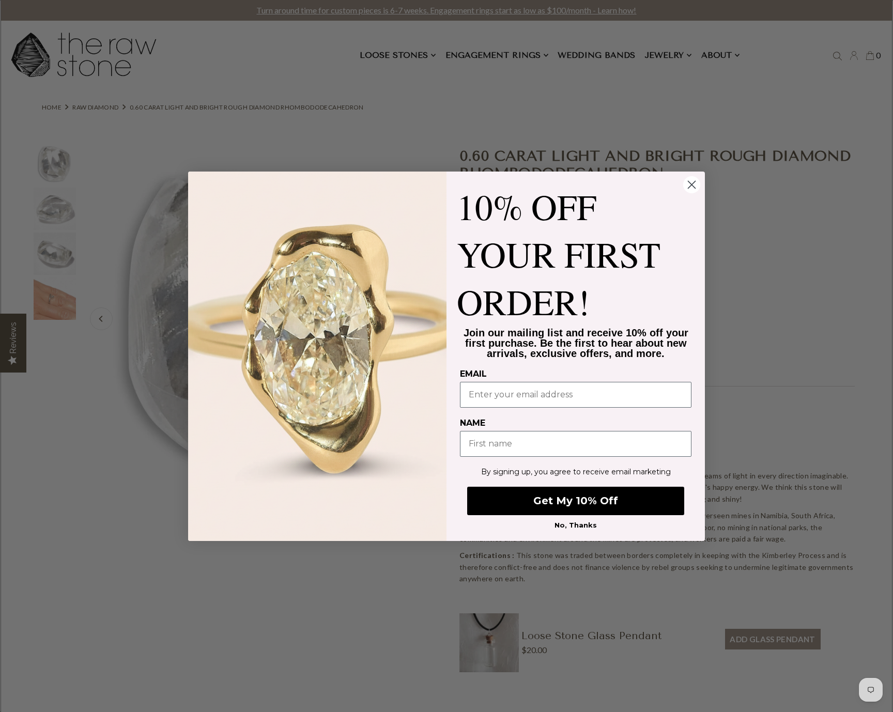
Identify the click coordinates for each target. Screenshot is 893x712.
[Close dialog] (692, 185)
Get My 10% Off (575, 500)
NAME (472, 423)
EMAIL (473, 374)
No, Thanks (576, 525)
